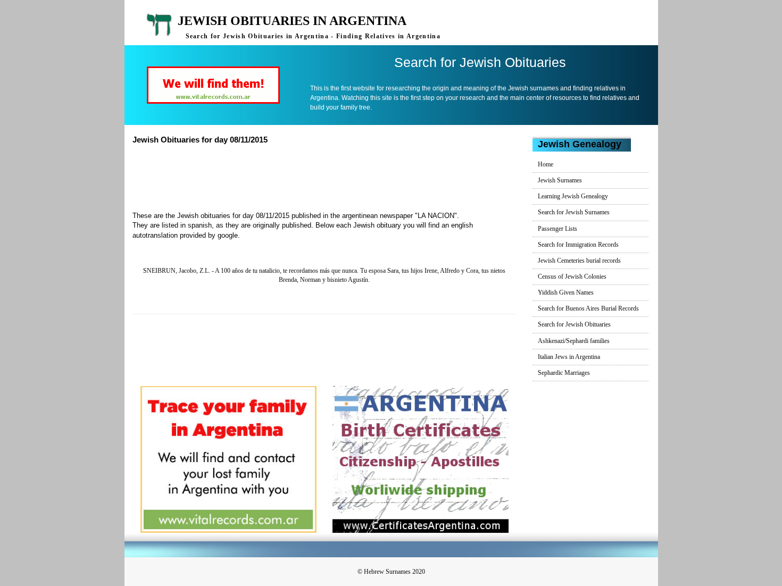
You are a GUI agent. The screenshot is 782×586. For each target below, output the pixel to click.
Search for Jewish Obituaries (574, 324)
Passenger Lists (557, 228)
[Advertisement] (328, 176)
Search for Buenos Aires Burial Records (588, 308)
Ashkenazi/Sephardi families (574, 341)
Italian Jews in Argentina (569, 357)
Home (545, 164)
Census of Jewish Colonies (572, 276)
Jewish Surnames (560, 180)
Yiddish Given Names (566, 292)
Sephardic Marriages (564, 372)
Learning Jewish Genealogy (573, 196)
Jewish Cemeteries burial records (579, 260)
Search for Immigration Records (578, 244)
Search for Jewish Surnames (574, 212)
